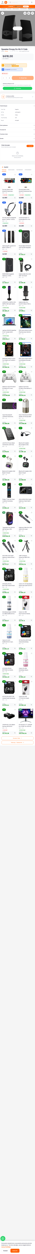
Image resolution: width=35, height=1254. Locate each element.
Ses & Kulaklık (16, 8)
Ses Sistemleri (23, 8)
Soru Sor (31, 146)
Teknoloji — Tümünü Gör (16, 742)
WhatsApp (18, 88)
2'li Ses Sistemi (28, 169)
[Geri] (2, 13)
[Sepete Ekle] (15, 198)
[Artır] (9, 78)
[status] (17, 6)
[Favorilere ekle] (15, 174)
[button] (3, 1238)
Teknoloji (9, 8)
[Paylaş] (25, 13)
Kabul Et (14, 1251)
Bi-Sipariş (3, 8)
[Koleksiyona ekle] (28, 13)
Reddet (5, 1251)
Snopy (6, 51)
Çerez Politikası (6, 1247)
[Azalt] (3, 78)
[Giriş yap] (32, 2)
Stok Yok (24, 78)
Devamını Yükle (16, 738)
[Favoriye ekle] (32, 13)
